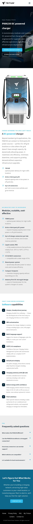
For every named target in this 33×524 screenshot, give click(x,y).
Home (3, 20)
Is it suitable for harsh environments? (13, 460)
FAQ (20, 513)
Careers (11, 517)
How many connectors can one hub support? (12, 448)
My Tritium (27, 513)
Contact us (16, 501)
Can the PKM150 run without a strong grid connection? (14, 440)
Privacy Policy (12, 513)
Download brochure (11, 54)
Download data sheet (12, 49)
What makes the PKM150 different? (12, 433)
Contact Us (20, 517)
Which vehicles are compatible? (11, 455)
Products (8, 20)
